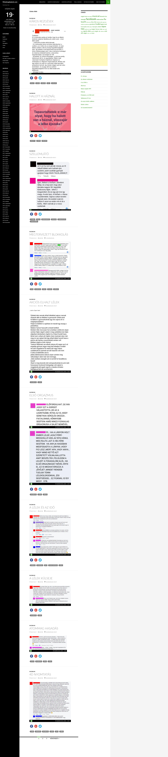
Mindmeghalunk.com (10, 2)
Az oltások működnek (86, 79)
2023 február (6, 73)
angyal (82, 16)
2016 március (6, 191)
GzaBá (97, 24)
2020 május (5, 111)
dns (32, 289)
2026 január (5, 71)
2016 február (6, 193)
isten (88, 26)
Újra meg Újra (6, 62)
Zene (4, 47)
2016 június (5, 184)
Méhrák (83, 92)
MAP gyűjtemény (100, 2)
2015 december (6, 197)
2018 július (5, 132)
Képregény (5, 43)
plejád (50, 289)
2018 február (6, 142)
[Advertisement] (94, 55)
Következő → (54, 738)
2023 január (5, 75)
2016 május (5, 186)
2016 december (6, 172)
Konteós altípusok (67, 2)
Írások (4, 41)
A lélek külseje (40, 578)
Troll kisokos (77, 2)
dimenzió (38, 731)
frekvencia (88, 22)
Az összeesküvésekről (86, 107)
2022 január (5, 84)
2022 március (6, 79)
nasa (103, 29)
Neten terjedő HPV (86, 88)
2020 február (6, 117)
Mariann (98, 29)
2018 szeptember (7, 128)
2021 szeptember (7, 90)
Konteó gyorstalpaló (53, 2)
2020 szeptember (7, 103)
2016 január (5, 195)
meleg (45, 494)
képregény (95, 26)
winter (41, 238)
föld (95, 22)
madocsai (86, 29)
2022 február (6, 82)
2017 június (5, 159)
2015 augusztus (6, 205)
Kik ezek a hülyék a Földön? (9, 58)
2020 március (6, 115)
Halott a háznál (42, 96)
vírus (61, 731)
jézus (91, 26)
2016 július (5, 182)
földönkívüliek (100, 22)
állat (32, 83)
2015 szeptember (7, 203)
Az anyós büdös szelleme (87, 101)
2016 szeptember (7, 178)
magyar (93, 29)
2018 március (6, 140)
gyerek (33, 219)
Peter (40, 24)
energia (33, 565)
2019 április (5, 121)
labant (99, 26)
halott (33, 140)
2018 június (5, 134)
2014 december (6, 222)
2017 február (6, 167)
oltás (89, 31)
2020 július (5, 107)
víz (90, 33)
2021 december (6, 86)
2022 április (5, 77)
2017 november (6, 149)
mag (90, 29)
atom (32, 661)
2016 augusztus (6, 180)
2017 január (5, 170)
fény (45, 661)
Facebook (32, 18)
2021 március (6, 96)
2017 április (5, 163)
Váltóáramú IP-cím (86, 98)
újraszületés (61, 219)
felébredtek (99, 19)
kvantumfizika (53, 565)
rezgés (43, 83)
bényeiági (90, 16)
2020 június (5, 109)
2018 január (5, 144)
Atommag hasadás (43, 628)
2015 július (5, 207)
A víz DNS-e (84, 82)
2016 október (6, 176)
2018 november (6, 126)
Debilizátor (42, 2)
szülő (105, 31)
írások (92, 33)
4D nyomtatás (40, 674)
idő (46, 565)
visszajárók (34, 221)
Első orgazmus (41, 395)
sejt (49, 83)
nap (101, 29)
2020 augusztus (6, 105)
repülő (92, 31)
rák (99, 31)
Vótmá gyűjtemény (89, 2)
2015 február (6, 218)
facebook (37, 289)
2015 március (6, 216)
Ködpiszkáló (5, 60)
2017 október (6, 151)
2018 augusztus (6, 130)
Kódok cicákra (84, 104)
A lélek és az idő (42, 507)
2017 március (6, 165)
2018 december (6, 123)
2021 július (5, 94)
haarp (102, 24)
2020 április (5, 113)
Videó (4, 45)
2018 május (5, 136)
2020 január (5, 119)
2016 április (5, 188)
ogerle (85, 31)
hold (105, 24)
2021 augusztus (6, 92)
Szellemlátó (39, 154)
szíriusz (56, 289)
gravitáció (92, 24)
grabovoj (87, 24)
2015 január (5, 220)
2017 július (5, 157)
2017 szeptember (7, 153)
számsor (102, 31)
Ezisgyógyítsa (6, 56)
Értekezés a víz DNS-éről (87, 95)
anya (86, 16)
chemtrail (95, 16)
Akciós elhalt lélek (44, 302)
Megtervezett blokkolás (48, 234)
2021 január (5, 98)
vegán (85, 33)
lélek (37, 83)
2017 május (5, 161)
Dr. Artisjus (84, 76)
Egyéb (4, 37)
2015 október (6, 201)
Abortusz (83, 85)
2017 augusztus (6, 155)
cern (32, 731)
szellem (54, 83)
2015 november (6, 199)
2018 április (5, 138)
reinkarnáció (45, 219)
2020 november (6, 100)
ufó (57, 731)
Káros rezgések (41, 21)
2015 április (5, 214)
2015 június (5, 209)
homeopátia (84, 26)
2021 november (6, 88)
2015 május (5, 211)
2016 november (6, 174)
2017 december (6, 147)
